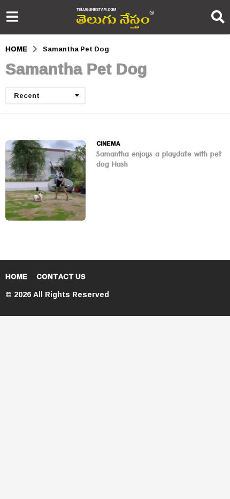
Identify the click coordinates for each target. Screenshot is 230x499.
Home (16, 276)
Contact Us (61, 276)
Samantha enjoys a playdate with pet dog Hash (158, 160)
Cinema (108, 143)
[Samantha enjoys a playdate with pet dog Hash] (45, 180)
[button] (12, 17)
